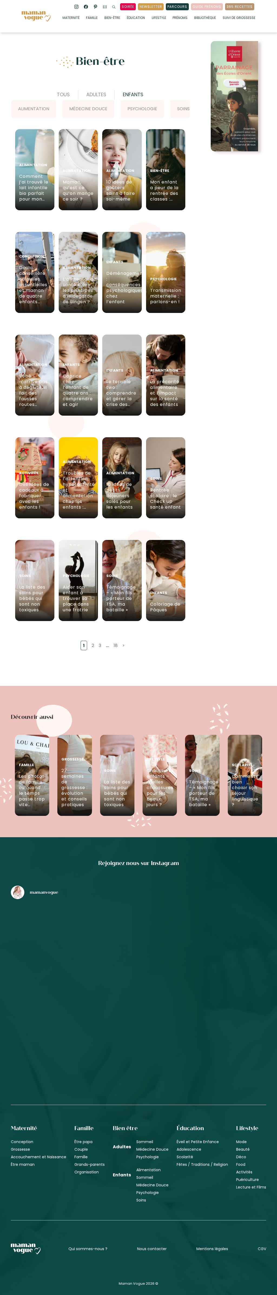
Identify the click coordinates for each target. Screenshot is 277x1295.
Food (240, 1164)
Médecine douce (88, 109)
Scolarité (185, 1156)
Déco (241, 1156)
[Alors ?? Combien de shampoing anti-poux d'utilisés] (148, 932)
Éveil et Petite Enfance (198, 1141)
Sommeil (144, 1141)
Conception (22, 1141)
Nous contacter (152, 1249)
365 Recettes (240, 6)
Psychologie (142, 109)
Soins (183, 109)
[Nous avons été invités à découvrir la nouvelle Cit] (55, 932)
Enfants (133, 94)
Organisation (86, 1172)
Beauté (243, 1149)
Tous (63, 94)
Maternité (71, 18)
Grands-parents (89, 1164)
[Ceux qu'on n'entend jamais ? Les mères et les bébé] (148, 1023)
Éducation (136, 18)
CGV (262, 1249)
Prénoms (180, 18)
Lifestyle (159, 18)
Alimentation (33, 109)
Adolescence (189, 1149)
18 (116, 645)
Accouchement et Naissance (38, 1156)
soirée (128, 6)
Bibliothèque (205, 18)
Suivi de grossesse (239, 18)
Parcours (177, 6)
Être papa (83, 1141)
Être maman (23, 1164)
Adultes (96, 94)
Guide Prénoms (207, 6)
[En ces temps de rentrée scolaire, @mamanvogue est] (55, 1023)
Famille (92, 18)
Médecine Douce (152, 1149)
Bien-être (112, 18)
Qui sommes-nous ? (87, 1249)
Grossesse (20, 1149)
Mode (241, 1141)
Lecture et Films (251, 1187)
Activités (244, 1172)
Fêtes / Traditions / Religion (202, 1164)
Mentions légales (212, 1249)
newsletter (151, 6)
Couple (81, 1149)
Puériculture (247, 1179)
